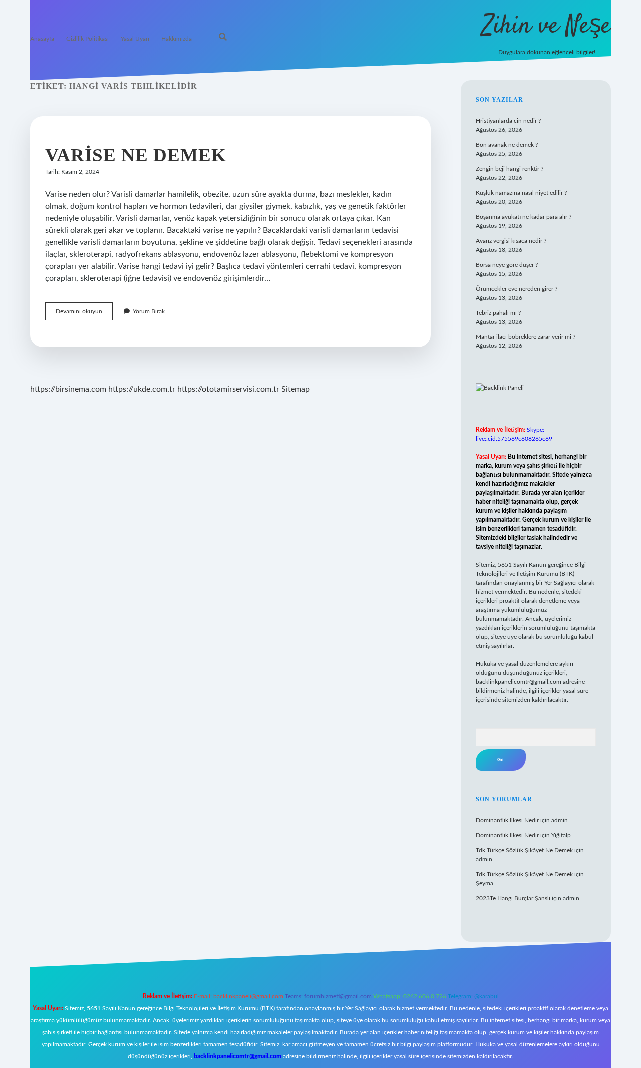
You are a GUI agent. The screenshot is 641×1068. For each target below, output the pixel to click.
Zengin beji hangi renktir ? (509, 169)
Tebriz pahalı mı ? (498, 313)
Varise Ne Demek (135, 155)
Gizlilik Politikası (87, 39)
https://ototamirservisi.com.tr (228, 389)
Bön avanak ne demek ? (507, 145)
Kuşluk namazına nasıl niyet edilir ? (521, 193)
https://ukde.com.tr (141, 389)
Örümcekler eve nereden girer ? (516, 289)
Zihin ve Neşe (546, 26)
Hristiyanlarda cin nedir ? (508, 121)
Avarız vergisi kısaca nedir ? (511, 241)
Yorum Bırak (149, 311)
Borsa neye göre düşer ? (507, 265)
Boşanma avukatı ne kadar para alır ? (523, 217)
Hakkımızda (176, 39)
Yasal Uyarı (135, 39)
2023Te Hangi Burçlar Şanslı (513, 898)
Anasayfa (42, 39)
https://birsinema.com (68, 389)
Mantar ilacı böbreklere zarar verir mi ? (525, 337)
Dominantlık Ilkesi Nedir (507, 820)
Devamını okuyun (84, 314)
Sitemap (295, 389)
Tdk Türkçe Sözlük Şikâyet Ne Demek (524, 850)
